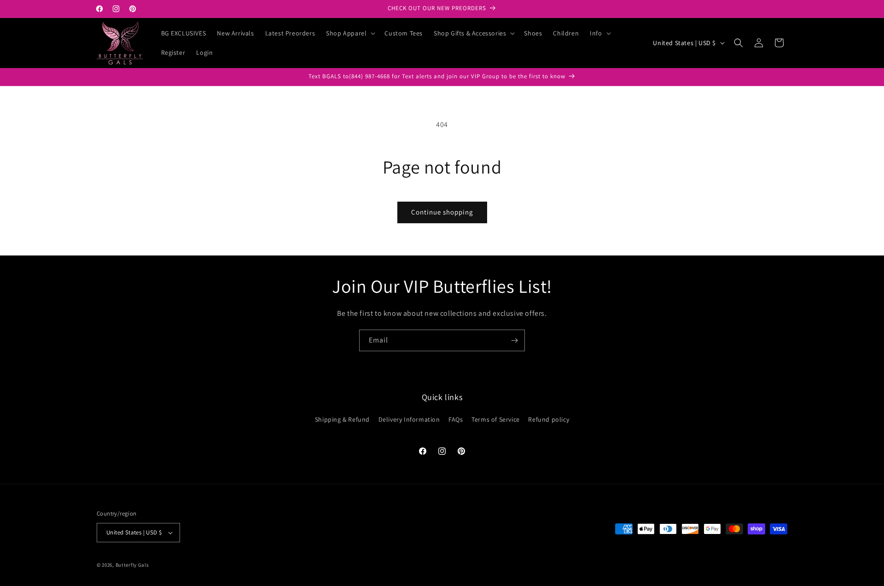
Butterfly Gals (132, 565)
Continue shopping (442, 212)
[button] (349, 33)
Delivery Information (409, 419)
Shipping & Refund (342, 419)
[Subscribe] (514, 340)
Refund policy (548, 419)
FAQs (455, 419)
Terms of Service (495, 419)
